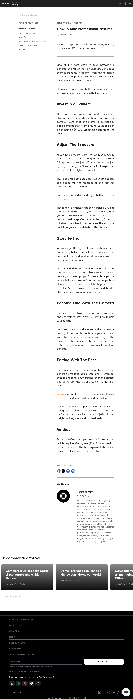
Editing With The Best (28, 45)
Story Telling (24, 37)
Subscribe (103, 662)
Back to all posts (30, 15)
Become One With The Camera (32, 41)
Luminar (61, 394)
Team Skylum (66, 34)
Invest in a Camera (27, 28)
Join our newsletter (22, 654)
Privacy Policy (47, 666)
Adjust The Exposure (27, 33)
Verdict (22, 49)
